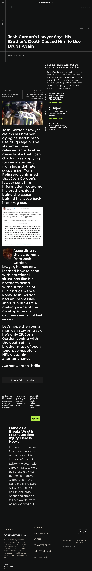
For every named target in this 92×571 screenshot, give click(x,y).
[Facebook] (4, 374)
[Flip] (41, 374)
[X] (10, 374)
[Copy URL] (87, 97)
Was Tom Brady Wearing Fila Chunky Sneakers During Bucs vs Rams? (58, 126)
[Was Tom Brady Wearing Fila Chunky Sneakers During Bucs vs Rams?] (77, 129)
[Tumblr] (31, 374)
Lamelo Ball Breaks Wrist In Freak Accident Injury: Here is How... (21, 435)
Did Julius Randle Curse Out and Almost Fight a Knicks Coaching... (62, 66)
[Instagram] (80, 531)
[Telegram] (36, 374)
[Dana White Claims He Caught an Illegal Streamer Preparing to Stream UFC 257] (36, 387)
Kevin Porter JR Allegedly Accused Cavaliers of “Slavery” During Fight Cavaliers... (7, 401)
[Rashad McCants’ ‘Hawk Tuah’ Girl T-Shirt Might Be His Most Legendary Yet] (14, 7)
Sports (2, 25)
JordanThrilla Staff (17, 55)
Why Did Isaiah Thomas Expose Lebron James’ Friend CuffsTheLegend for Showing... (58, 111)
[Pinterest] (15, 374)
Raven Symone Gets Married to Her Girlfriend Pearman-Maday (10, 94)
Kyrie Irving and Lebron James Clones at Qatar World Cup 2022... (21, 401)
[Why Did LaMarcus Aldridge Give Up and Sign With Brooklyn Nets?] (83, 7)
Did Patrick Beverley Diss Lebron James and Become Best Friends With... (57, 96)
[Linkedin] (20, 374)
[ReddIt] (25, 374)
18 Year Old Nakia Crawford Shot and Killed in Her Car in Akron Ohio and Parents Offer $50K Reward (34, 95)
